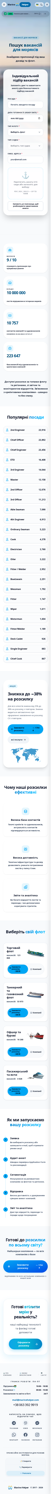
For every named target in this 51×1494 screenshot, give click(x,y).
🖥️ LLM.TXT (44, 1374)
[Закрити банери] (45, 14)
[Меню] (4, 4)
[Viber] (25, 1423)
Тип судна (14, 140)
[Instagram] (37, 1435)
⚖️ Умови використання (25, 1374)
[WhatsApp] (14, 1435)
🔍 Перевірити (25, 1467)
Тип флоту (14, 126)
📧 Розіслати (25, 1473)
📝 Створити (25, 1461)
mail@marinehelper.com (25, 1399)
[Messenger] (37, 1423)
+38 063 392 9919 (25, 1405)
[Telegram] (14, 1423)
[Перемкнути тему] (41, 4)
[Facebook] (25, 1435)
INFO (36, 14)
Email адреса (15, 154)
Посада (12, 99)
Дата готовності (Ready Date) (23, 113)
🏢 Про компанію (7, 1374)
